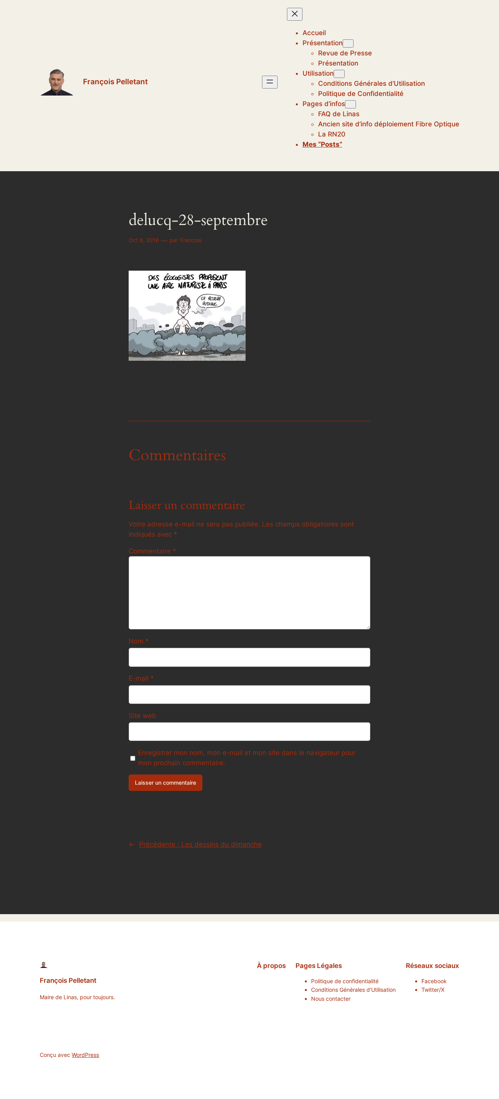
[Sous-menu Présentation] (348, 43)
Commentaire (152, 551)
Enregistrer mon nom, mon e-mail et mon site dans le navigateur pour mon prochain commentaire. (247, 758)
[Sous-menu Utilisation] (339, 74)
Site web (142, 716)
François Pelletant (115, 81)
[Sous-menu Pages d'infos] (350, 104)
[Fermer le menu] (295, 14)
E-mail (141, 678)
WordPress (85, 1054)
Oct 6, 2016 (144, 240)
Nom (139, 641)
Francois (191, 240)
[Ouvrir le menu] (270, 82)
